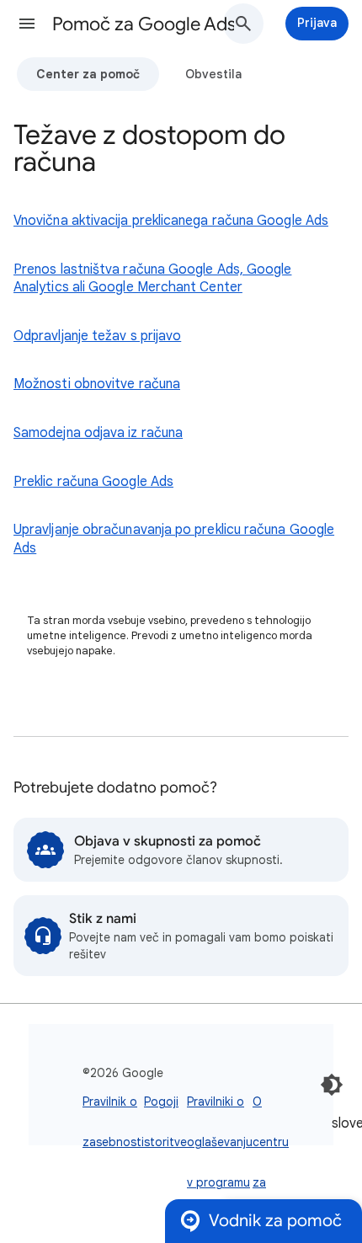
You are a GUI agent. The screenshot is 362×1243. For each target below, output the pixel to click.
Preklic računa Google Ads (93, 481)
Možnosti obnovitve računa (96, 384)
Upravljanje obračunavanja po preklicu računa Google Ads (173, 539)
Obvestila (213, 74)
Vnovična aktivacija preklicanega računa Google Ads (170, 220)
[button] (27, 23)
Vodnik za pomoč (275, 1220)
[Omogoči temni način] (331, 1084)
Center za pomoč (88, 74)
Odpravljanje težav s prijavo (97, 336)
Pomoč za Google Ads (144, 24)
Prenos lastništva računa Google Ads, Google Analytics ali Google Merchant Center (152, 278)
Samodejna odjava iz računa (98, 432)
